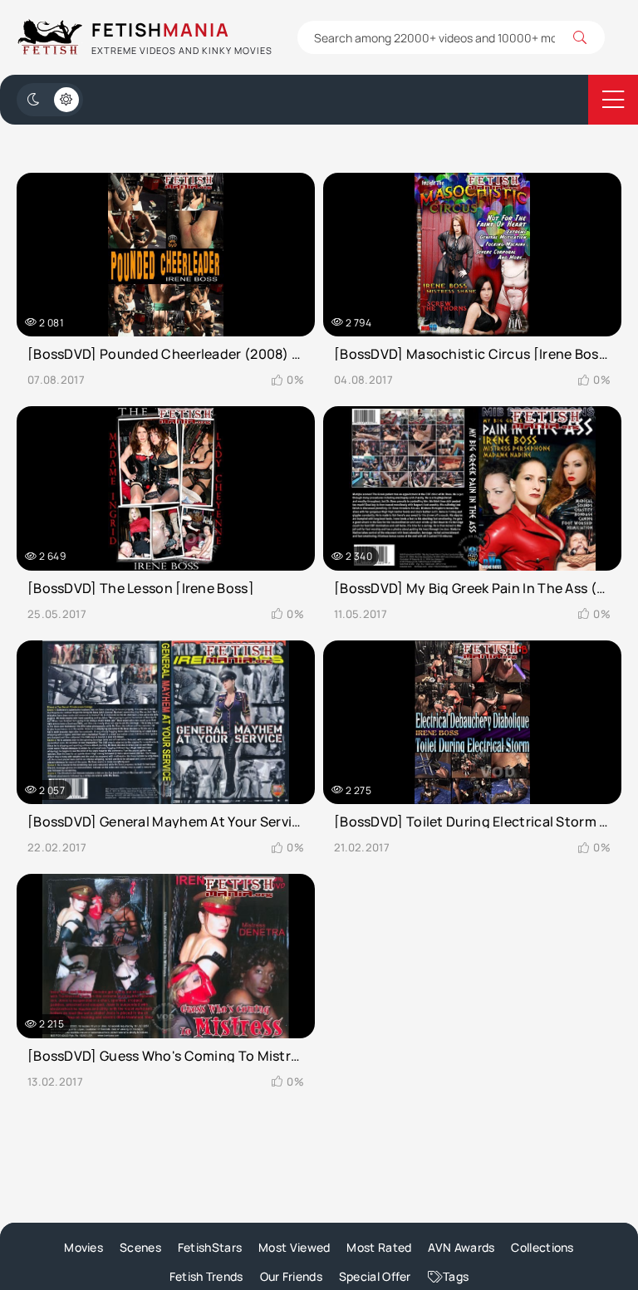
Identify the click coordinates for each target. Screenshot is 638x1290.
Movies (83, 1247)
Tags (456, 1276)
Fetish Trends (206, 1276)
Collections (542, 1247)
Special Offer (375, 1276)
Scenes (140, 1247)
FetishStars (210, 1247)
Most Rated (378, 1247)
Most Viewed (294, 1247)
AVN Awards (461, 1247)
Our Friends (291, 1276)
